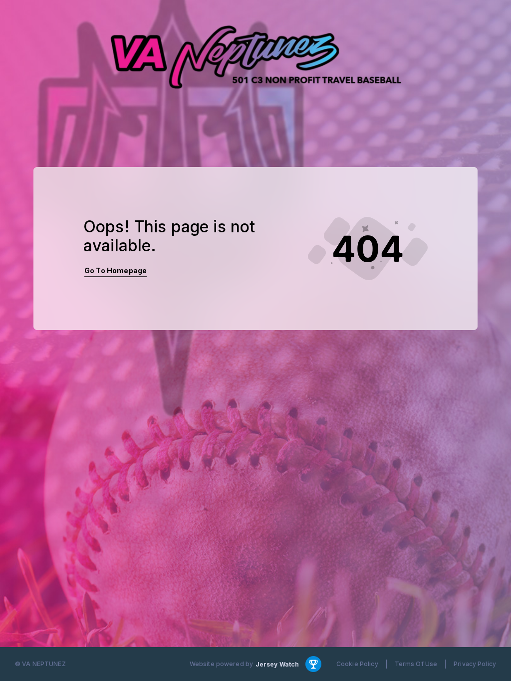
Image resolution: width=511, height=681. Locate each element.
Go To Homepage (115, 270)
